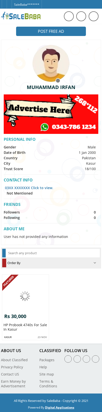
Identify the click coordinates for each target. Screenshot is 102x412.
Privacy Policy (12, 367)
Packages (46, 360)
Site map (46, 374)
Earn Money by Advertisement (13, 383)
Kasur (8, 337)
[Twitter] (9, 2)
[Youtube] (95, 359)
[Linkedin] (86, 359)
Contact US (10, 374)
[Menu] (81, 16)
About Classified (14, 360)
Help (43, 367)
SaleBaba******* (26, 4)
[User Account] (94, 16)
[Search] (69, 16)
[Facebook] (4, 2)
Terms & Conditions (48, 383)
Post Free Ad (51, 31)
